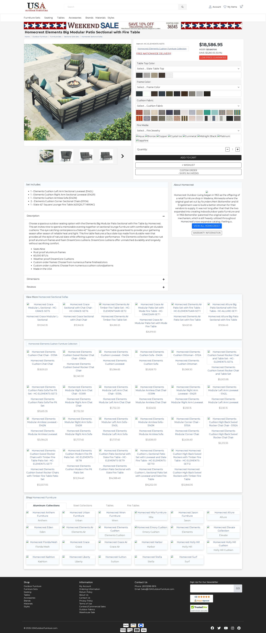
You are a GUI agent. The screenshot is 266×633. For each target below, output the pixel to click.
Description (33, 216)
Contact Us (84, 598)
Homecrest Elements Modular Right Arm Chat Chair (78, 402)
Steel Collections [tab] (82, 505)
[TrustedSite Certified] (199, 608)
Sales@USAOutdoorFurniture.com (157, 589)
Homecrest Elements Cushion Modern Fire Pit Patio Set (78, 469)
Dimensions (33, 279)
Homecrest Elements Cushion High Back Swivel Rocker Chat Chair (223, 434)
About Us (83, 595)
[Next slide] (122, 156)
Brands (89, 17)
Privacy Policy (86, 601)
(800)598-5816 (149, 586)
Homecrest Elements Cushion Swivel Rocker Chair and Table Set (223, 370)
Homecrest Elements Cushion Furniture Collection (162, 48)
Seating (48, 17)
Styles (111, 17)
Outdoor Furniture (32, 586)
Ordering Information (89, 589)
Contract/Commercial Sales (92, 606)
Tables (60, 17)
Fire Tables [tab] (133, 505)
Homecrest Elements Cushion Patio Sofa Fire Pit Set (42, 402)
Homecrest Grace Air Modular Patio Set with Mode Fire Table (151, 323)
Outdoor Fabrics (87, 609)
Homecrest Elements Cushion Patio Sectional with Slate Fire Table (115, 469)
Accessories (75, 17)
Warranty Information (207, 233)
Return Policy (85, 592)
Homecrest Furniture (44, 497)
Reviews (31, 287)
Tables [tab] (109, 505)
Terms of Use (85, 603)
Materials (100, 17)
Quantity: (142, 149)
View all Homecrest (207, 226)
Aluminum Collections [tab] (46, 505)
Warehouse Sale (87, 612)
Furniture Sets (32, 17)
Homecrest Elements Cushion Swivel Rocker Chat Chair (78, 367)
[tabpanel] (133, 539)
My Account (85, 586)
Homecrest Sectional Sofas (53, 297)
